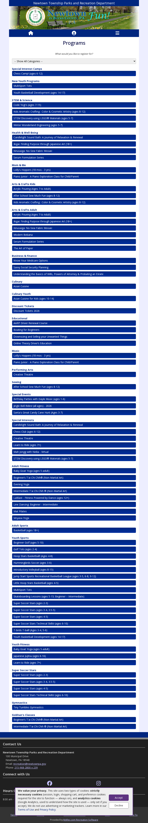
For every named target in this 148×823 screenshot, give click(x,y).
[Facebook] (49, 783)
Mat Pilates (20, 511)
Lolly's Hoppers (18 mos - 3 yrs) (32, 169)
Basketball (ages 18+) (26, 530)
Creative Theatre (23, 374)
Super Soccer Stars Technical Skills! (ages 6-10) (41, 623)
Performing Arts (22, 369)
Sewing (16, 382)
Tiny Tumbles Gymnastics (28, 707)
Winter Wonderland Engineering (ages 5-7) (38, 125)
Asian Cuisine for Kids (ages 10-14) (34, 298)
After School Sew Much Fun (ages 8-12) (37, 195)
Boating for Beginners (26, 329)
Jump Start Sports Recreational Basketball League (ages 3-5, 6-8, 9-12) (55, 576)
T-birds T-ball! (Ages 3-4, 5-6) (30, 630)
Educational (19, 318)
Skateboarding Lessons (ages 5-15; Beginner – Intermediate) (49, 596)
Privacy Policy (48, 809)
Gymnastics (19, 702)
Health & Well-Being (25, 132)
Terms (13, 815)
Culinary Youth (21, 294)
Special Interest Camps (27, 69)
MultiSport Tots (23, 85)
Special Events (21, 394)
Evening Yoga (21, 484)
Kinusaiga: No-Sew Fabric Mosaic (33, 151)
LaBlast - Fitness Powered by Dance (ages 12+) (41, 497)
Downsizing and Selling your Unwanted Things (40, 336)
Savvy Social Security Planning (31, 267)
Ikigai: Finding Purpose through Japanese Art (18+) (43, 144)
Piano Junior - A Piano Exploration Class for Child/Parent (46, 176)
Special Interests (23, 420)
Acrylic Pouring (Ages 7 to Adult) (32, 188)
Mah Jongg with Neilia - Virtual (31, 452)
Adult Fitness (20, 466)
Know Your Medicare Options (31, 260)
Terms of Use (26, 809)
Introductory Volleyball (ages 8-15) (33, 569)
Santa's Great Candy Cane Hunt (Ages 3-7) (38, 412)
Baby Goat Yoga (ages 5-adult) (31, 470)
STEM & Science (22, 100)
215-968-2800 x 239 (26, 767)
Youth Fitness (21, 644)
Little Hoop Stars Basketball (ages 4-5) (36, 583)
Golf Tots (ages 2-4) (25, 549)
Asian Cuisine (21, 286)
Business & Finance (24, 256)
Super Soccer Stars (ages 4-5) (31, 616)
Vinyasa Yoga (21, 518)
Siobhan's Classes (23, 715)
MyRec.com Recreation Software (80, 819)
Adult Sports (20, 525)
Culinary (17, 281)
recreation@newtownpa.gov (29, 763)
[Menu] (117, 33)
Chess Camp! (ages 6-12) (28, 73)
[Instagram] (98, 783)
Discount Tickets (23, 306)
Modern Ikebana (23, 234)
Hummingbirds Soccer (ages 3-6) (33, 562)
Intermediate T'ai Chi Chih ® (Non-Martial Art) (40, 491)
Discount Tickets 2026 (27, 311)
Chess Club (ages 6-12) (27, 431)
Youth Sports (20, 538)
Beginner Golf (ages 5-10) (28, 542)
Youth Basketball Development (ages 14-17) (39, 92)
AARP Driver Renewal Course (30, 323)
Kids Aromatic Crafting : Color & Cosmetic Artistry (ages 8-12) (49, 111)
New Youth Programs (26, 81)
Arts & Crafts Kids (23, 184)
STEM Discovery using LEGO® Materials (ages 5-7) (43, 118)
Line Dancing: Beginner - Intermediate (36, 504)
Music (15, 351)
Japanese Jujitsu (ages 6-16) (30, 656)
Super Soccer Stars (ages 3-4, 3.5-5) (34, 610)
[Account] (74, 33)
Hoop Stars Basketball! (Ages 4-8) (33, 556)
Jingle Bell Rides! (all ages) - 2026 (33, 406)
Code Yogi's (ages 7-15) (27, 105)
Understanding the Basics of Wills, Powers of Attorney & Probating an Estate (58, 274)
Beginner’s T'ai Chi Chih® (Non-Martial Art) (38, 477)
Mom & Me (19, 165)
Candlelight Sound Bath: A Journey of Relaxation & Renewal (49, 137)
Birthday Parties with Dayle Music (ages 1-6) (39, 399)
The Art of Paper (23, 248)
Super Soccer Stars (24, 670)
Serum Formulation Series (29, 157)
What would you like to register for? (74, 53)
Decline (118, 805)
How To (133, 815)
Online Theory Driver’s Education (33, 343)
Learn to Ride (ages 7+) (27, 445)
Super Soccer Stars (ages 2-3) (31, 603)
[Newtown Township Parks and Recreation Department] (74, 17)
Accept (119, 797)
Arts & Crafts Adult (24, 210)
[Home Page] (30, 33)
